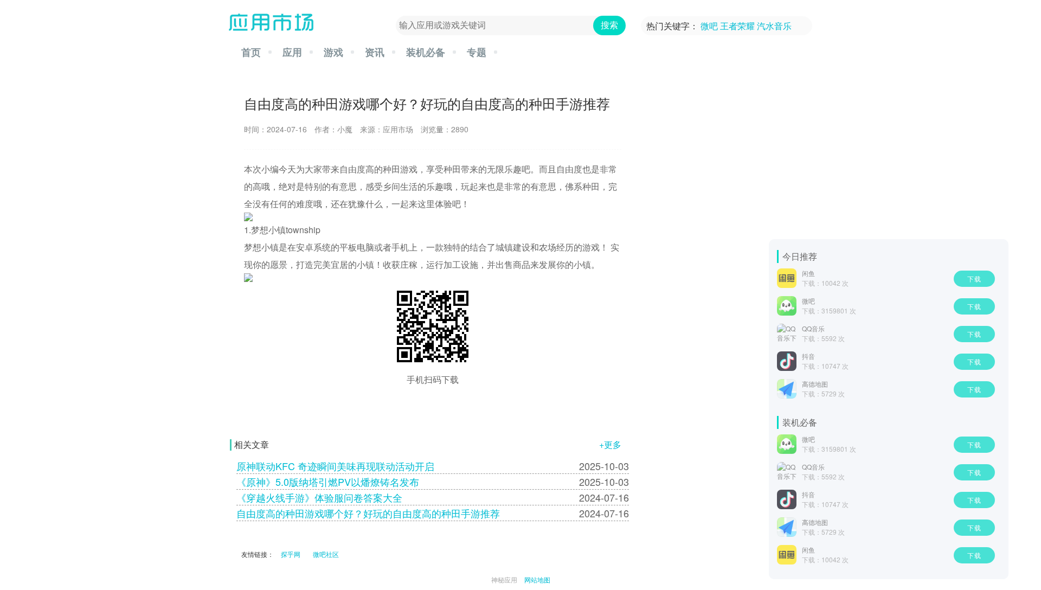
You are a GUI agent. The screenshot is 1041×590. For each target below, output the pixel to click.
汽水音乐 (774, 26)
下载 (974, 278)
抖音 (808, 356)
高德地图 (815, 383)
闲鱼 (808, 273)
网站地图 (537, 579)
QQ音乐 (813, 328)
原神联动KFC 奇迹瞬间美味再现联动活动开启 (335, 466)
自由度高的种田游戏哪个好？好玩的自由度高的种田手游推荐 (368, 513)
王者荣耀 (737, 26)
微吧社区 (326, 554)
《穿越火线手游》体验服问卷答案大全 (319, 497)
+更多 (610, 444)
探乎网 (290, 554)
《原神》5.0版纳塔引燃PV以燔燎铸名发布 (327, 481)
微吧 (709, 26)
